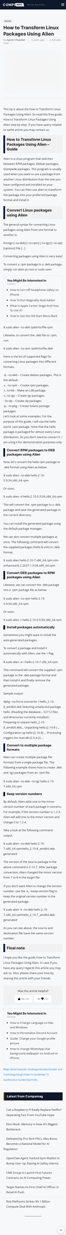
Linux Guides (18, 1079)
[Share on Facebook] (31, 102)
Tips (28, 1079)
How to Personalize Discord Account (33, 1033)
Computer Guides (26, 1069)
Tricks (34, 1079)
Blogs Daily (9, 1069)
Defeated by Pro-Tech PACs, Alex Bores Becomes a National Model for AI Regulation (30, 1144)
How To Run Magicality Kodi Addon (32, 300)
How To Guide (32, 1074)
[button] (61, 1230)
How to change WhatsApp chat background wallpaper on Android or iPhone (34, 1053)
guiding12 (19, 1074)
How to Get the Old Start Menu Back (33, 316)
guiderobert (42, 1069)
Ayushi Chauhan (16, 39)
